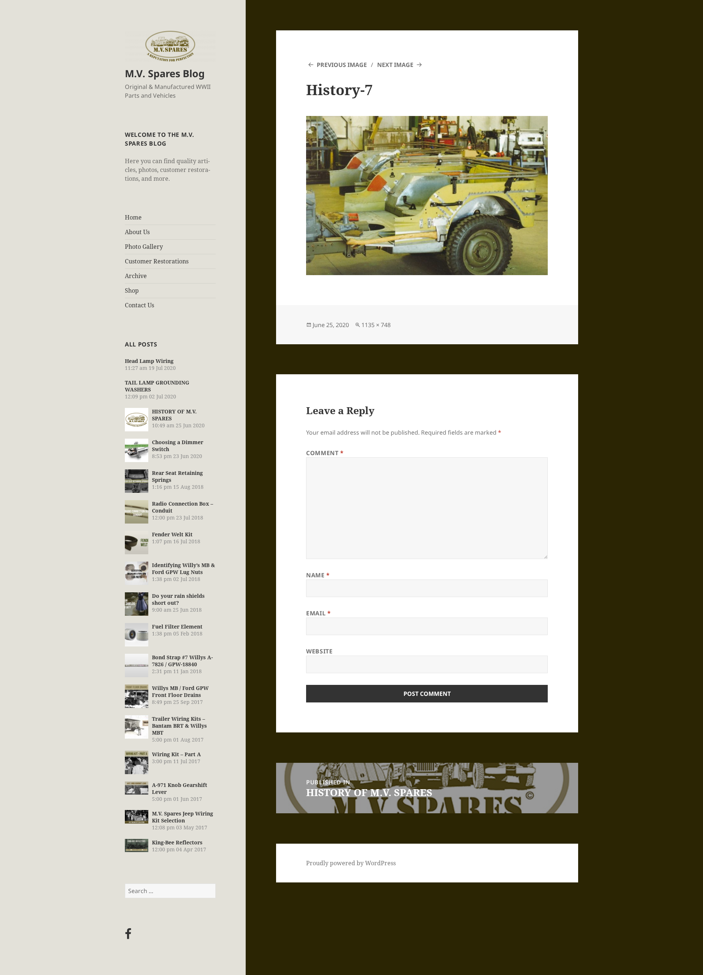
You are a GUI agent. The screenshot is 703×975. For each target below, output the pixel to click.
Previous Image (342, 65)
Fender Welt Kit (172, 534)
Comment (325, 453)
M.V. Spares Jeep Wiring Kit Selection (182, 817)
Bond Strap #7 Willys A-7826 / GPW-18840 (182, 661)
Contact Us (139, 305)
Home (133, 217)
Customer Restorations (157, 261)
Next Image (395, 65)
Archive (136, 276)
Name (318, 575)
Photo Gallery (144, 247)
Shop (132, 290)
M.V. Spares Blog (165, 73)
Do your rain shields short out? (178, 599)
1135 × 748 (376, 325)
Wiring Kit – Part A (176, 754)
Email (318, 613)
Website (319, 651)
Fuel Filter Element (177, 626)
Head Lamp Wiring (149, 360)
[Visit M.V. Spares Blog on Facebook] (128, 936)
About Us (137, 232)
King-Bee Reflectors (177, 842)
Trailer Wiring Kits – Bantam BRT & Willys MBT (179, 725)
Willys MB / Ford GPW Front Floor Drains (180, 691)
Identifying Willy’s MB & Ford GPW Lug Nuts (183, 568)
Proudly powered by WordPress (351, 863)
